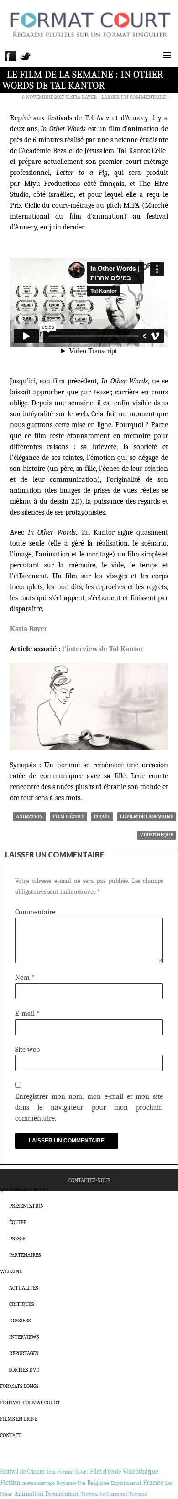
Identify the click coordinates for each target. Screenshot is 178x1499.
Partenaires (25, 1255)
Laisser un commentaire (133, 97)
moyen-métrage (38, 1483)
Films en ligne (18, 1419)
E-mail (27, 1014)
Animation (29, 817)
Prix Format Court (67, 1471)
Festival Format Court (30, 1402)
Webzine (11, 1271)
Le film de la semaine (146, 817)
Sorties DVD (24, 1369)
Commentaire (35, 912)
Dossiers (20, 1320)
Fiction (10, 1483)
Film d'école (68, 817)
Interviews (24, 1337)
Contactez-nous (89, 1180)
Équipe (17, 1222)
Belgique (98, 1482)
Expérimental (126, 1483)
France (153, 1483)
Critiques (21, 1304)
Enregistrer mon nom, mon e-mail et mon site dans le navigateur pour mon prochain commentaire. (89, 1107)
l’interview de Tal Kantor (102, 649)
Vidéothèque (156, 835)
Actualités (23, 1288)
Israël (102, 817)
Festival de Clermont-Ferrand (114, 1494)
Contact (10, 1435)
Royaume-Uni (71, 1483)
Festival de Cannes (22, 1471)
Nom (25, 978)
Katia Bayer (81, 97)
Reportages (23, 1353)
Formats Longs (19, 1386)
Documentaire (62, 1493)
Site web (27, 1049)
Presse (17, 1238)
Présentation (26, 1206)
